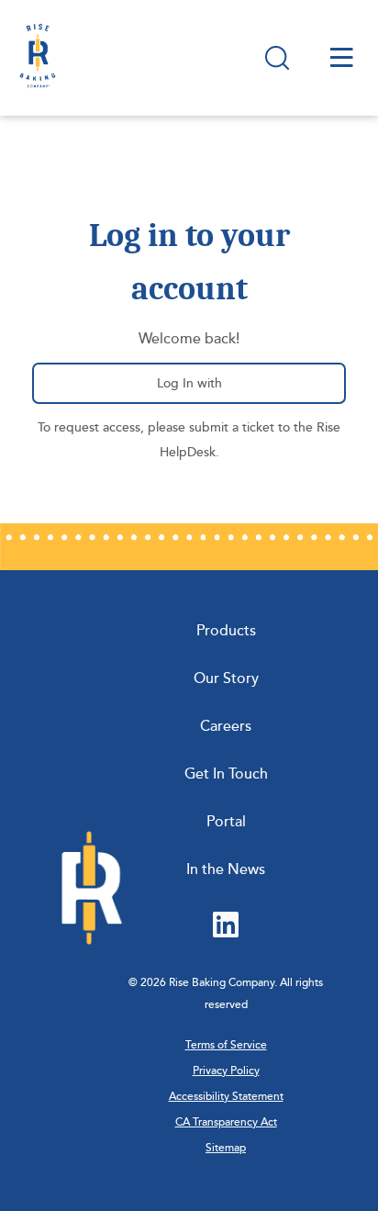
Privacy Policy (226, 1071)
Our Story (226, 678)
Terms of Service (226, 1045)
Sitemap (226, 1148)
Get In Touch (226, 774)
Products (226, 631)
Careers (225, 726)
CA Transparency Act (226, 1122)
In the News (225, 869)
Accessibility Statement (226, 1097)
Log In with (202, 390)
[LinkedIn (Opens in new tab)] (226, 926)
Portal (226, 822)
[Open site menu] (342, 57)
